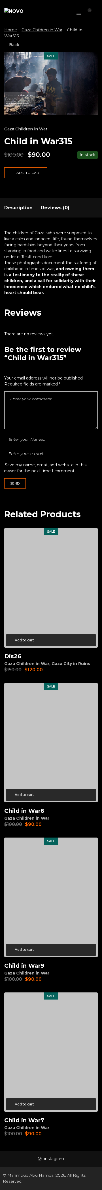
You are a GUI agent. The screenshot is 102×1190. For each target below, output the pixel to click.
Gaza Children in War (42, 29)
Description (18, 207)
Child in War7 (24, 1120)
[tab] (18, 208)
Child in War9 (24, 965)
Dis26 (12, 656)
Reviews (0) (55, 207)
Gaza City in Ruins (71, 663)
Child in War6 (24, 810)
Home (10, 29)
